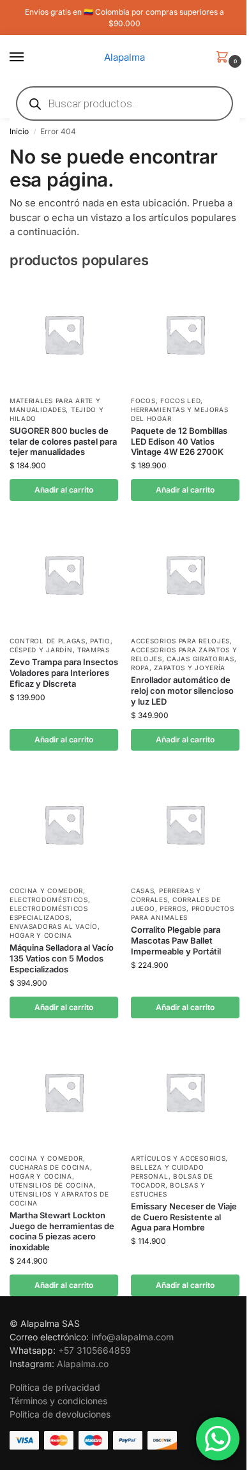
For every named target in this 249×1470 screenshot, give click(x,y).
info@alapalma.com (132, 1336)
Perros (173, 908)
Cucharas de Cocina (50, 1167)
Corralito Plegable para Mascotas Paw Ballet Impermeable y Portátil (176, 940)
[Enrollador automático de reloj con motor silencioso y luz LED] (185, 574)
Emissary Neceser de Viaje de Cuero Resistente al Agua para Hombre (184, 1217)
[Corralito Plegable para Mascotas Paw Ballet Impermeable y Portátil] (185, 824)
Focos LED (180, 400)
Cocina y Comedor (46, 890)
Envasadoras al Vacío (54, 926)
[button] (224, 58)
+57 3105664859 (94, 1350)
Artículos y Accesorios (178, 1158)
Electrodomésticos (49, 899)
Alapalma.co (83, 1363)
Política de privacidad (55, 1387)
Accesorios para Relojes (180, 641)
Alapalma (124, 57)
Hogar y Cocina (41, 935)
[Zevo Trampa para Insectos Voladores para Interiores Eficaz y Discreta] (64, 574)
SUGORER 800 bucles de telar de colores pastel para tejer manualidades (63, 441)
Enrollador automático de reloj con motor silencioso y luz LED (182, 691)
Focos (143, 400)
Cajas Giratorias (200, 658)
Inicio (19, 131)
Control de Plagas (48, 641)
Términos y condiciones (58, 1400)
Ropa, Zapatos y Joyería (178, 667)
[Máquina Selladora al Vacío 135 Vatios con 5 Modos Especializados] (64, 824)
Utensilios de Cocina (52, 1185)
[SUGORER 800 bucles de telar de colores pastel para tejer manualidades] (64, 334)
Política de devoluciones (60, 1414)
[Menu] (29, 57)
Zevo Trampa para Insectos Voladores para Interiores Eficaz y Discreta (64, 673)
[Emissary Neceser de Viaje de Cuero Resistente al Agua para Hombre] (185, 1091)
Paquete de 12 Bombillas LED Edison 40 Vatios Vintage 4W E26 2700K (179, 441)
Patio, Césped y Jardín (61, 645)
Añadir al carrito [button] (63, 489)
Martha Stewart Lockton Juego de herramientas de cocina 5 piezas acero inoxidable (62, 1231)
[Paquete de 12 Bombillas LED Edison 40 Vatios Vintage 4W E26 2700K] (185, 334)
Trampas (93, 650)
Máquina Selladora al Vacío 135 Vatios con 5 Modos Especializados (62, 958)
